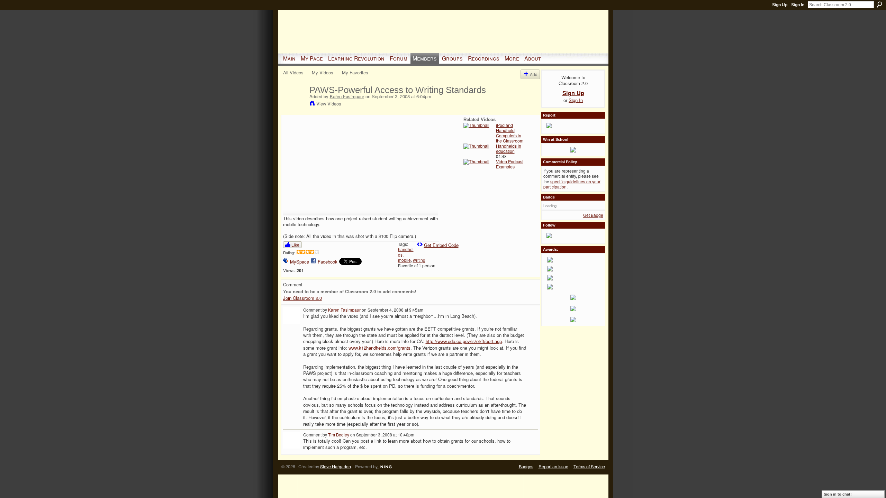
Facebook (327, 261)
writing (419, 260)
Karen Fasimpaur (347, 96)
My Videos (322, 72)
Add (533, 74)
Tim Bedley (338, 434)
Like (295, 245)
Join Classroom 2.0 (302, 298)
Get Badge (593, 215)
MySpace (299, 261)
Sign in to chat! (838, 494)
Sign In (797, 4)
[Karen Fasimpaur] (296, 104)
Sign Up (779, 4)
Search (879, 4)
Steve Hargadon (335, 466)
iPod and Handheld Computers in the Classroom (509, 133)
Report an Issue (553, 466)
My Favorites (355, 72)
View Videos (328, 103)
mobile (404, 260)
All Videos (293, 72)
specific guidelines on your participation (571, 184)
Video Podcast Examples (509, 164)
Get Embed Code (441, 245)
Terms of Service (589, 466)
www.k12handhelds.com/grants (379, 347)
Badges (526, 466)
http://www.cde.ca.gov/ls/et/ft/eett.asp (464, 341)
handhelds (406, 252)
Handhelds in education (508, 148)
